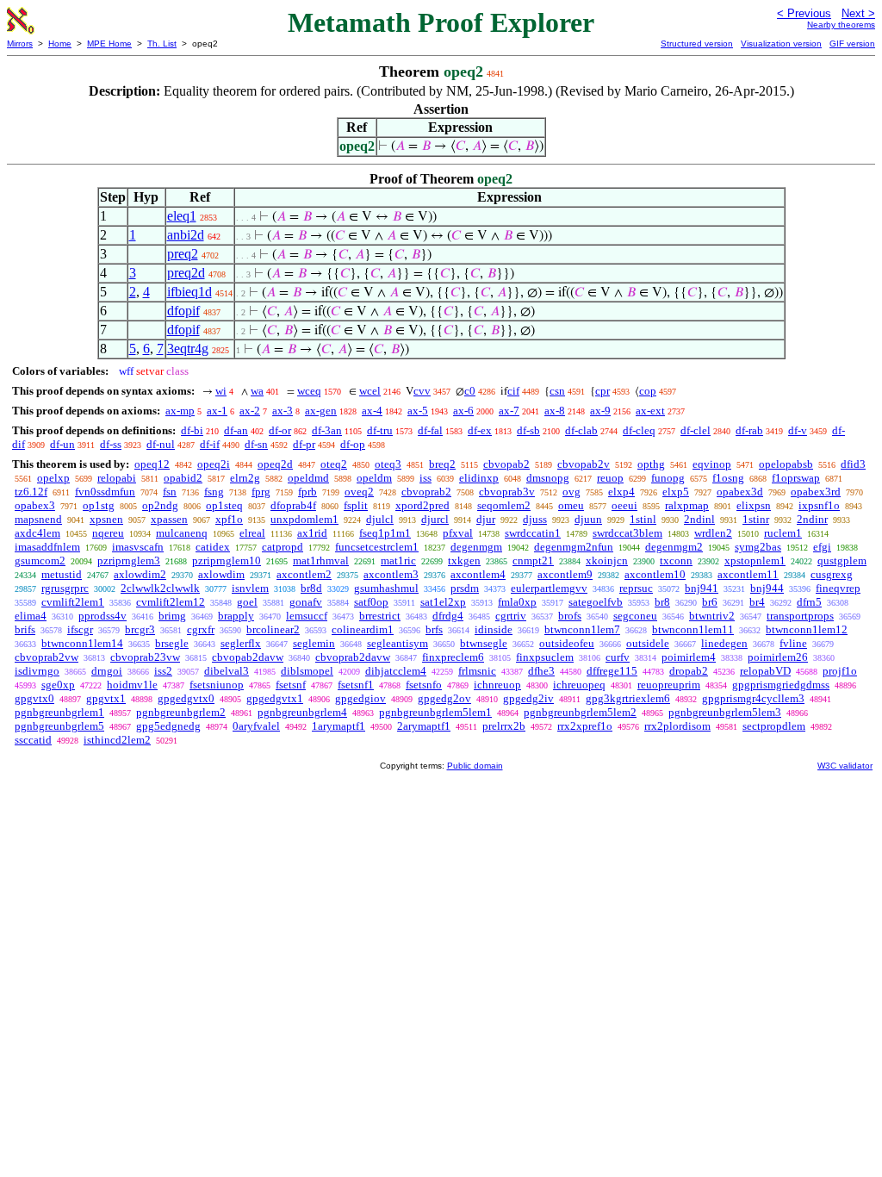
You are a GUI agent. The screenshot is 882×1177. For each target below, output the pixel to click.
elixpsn (753, 505)
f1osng (728, 477)
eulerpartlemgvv (549, 588)
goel (247, 601)
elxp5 (675, 491)
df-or (280, 430)
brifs (25, 629)
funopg (668, 477)
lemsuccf (306, 615)
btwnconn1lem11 (693, 629)
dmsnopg (547, 477)
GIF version (852, 43)
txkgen (464, 560)
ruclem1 (783, 532)
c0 (469, 390)
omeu (571, 505)
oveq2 (359, 491)
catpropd (282, 546)
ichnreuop (497, 684)
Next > (858, 13)
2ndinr (812, 519)
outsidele (647, 643)
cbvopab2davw (247, 657)
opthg (651, 464)
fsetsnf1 (356, 684)
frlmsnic (477, 670)
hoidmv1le (132, 684)
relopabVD (765, 670)
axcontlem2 (304, 574)
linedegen (724, 643)
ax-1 (217, 410)
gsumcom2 (40, 560)
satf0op (371, 601)
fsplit (356, 505)
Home (59, 43)
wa (257, 390)
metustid (61, 574)
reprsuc (636, 588)
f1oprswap (796, 477)
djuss (535, 519)
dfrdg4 (447, 615)
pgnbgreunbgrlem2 (181, 712)
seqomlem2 (504, 505)
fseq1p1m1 (385, 532)
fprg (261, 491)
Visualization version (781, 43)
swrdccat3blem (627, 532)
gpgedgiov (360, 698)
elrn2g (245, 477)
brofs (569, 615)
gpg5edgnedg (168, 725)
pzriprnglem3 (128, 560)
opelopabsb (786, 464)
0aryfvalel (256, 725)
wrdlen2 (713, 532)
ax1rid (312, 532)
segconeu (635, 615)
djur (485, 519)
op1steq (224, 505)
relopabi (116, 477)
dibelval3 (226, 670)
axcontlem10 (655, 574)
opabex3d (740, 491)
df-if (210, 444)
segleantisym (397, 643)
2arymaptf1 (423, 725)
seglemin (314, 643)
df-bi (192, 430)
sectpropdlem (773, 725)
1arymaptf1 (338, 725)
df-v (797, 430)
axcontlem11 (748, 574)
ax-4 (372, 410)
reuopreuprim (668, 684)
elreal (252, 532)
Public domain (475, 765)
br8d (311, 588)
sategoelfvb (595, 601)
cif (513, 390)
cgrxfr (200, 629)
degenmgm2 (674, 546)
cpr (602, 390)
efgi (822, 546)
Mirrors (20, 43)
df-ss (110, 444)
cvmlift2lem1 (72, 601)
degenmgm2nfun (573, 546)
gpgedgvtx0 (186, 698)
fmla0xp (517, 601)
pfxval (458, 532)
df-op (352, 444)
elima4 (31, 615)
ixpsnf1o (819, 505)
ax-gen (321, 410)
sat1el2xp (443, 601)
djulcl (380, 519)
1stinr (755, 519)
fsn (170, 491)
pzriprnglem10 (226, 560)
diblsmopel (307, 670)
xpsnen (106, 519)
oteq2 (333, 464)
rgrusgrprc (65, 588)
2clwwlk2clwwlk (160, 588)
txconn (676, 560)
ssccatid (33, 739)
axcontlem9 (565, 574)
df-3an (327, 430)
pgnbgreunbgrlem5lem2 (580, 712)
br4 (757, 601)
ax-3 (282, 410)
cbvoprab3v (507, 491)
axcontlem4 (478, 574)
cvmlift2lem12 (170, 601)
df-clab (581, 430)
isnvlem (250, 588)
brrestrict (380, 615)
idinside (493, 629)
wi (221, 390)
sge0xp (58, 684)
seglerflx (240, 643)
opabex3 (35, 505)
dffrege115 (612, 670)
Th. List (162, 43)
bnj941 (701, 588)
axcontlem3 (391, 574)
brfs (434, 629)
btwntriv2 (712, 615)
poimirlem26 (778, 657)
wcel (370, 390)
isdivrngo (37, 670)
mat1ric (398, 560)
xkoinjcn (607, 560)
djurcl (435, 519)
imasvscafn (138, 546)
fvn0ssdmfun (105, 491)
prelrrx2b (503, 725)
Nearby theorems (841, 24)
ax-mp (180, 410)
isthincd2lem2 (117, 739)
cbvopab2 (506, 464)
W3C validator (845, 765)
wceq (309, 390)
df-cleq (639, 430)
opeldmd (308, 477)
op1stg (99, 505)
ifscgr (80, 629)
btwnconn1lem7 (582, 629)
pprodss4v (102, 615)
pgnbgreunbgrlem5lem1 (435, 712)
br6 (709, 601)
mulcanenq (182, 532)
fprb (307, 491)
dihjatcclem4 (395, 670)
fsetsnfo (424, 684)
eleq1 (181, 216)
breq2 (442, 464)
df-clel (695, 430)
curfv (618, 657)
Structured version (697, 43)
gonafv (305, 601)
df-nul (160, 444)
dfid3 (853, 464)
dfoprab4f (293, 505)
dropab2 (688, 670)
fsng (214, 491)
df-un (62, 444)
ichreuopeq (579, 684)
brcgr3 (140, 629)
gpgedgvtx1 (274, 698)
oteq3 (388, 464)
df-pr (304, 444)
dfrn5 (809, 601)
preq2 (182, 253)
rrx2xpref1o (584, 725)
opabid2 (183, 477)
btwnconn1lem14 (82, 643)
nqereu (108, 532)
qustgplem (841, 560)
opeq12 (152, 464)
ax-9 (600, 410)
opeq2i (213, 464)
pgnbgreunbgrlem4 (302, 712)
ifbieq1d (189, 291)
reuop (610, 477)
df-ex (480, 430)
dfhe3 (541, 670)
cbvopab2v (583, 464)
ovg (571, 491)
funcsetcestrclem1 (377, 546)
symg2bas (758, 546)
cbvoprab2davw (352, 657)
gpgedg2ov (444, 698)
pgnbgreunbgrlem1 (59, 712)
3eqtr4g (187, 348)
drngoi (106, 670)
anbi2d (185, 234)
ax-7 (509, 410)
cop (647, 390)
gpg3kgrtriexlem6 (628, 698)
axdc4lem (37, 532)
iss (425, 477)
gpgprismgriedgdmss (780, 684)
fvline (793, 643)
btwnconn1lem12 (807, 629)
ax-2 (249, 410)
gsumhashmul (386, 588)
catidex (213, 546)
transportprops (800, 615)
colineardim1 (363, 629)
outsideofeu (566, 643)
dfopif (183, 310)
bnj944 (767, 588)
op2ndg (160, 505)
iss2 (163, 670)
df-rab (749, 430)
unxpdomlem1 (304, 519)
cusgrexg (832, 574)
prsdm (464, 588)
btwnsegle (483, 643)
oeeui (624, 505)
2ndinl (699, 519)
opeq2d (275, 464)
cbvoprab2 (426, 491)
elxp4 (621, 491)
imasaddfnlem (47, 546)
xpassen (169, 519)
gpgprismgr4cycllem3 (753, 698)
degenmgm (476, 546)
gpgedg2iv (528, 698)
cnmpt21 (533, 560)
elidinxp (479, 477)
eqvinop (712, 464)
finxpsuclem (545, 657)
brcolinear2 (273, 629)
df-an (236, 430)
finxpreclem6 (453, 657)
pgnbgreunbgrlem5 (59, 725)
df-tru (380, 430)
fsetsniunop (216, 684)
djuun (588, 519)
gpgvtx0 (34, 698)
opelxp (53, 477)
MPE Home (109, 43)
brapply (236, 615)
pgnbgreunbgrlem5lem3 (724, 712)
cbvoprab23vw (145, 657)
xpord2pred (422, 505)
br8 (662, 601)
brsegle (172, 643)
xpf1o (229, 519)
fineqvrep (838, 588)
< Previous (804, 13)
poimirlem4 (689, 657)
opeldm (374, 477)
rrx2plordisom (677, 725)
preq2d (186, 272)
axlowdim (221, 574)
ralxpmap (687, 505)
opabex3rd (816, 491)
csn (557, 390)
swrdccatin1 (533, 532)
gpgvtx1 (106, 698)
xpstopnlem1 (755, 560)
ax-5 (417, 410)
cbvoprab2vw (46, 657)
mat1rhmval (321, 560)
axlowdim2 (140, 574)
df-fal (430, 430)
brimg (172, 615)
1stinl (643, 519)
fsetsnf (291, 684)
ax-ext (650, 410)
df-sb (528, 430)
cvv (422, 390)
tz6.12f (31, 491)
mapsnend (38, 519)
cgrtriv (510, 615)
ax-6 (463, 410)
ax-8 (554, 410)
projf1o (840, 670)
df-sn (256, 444)
